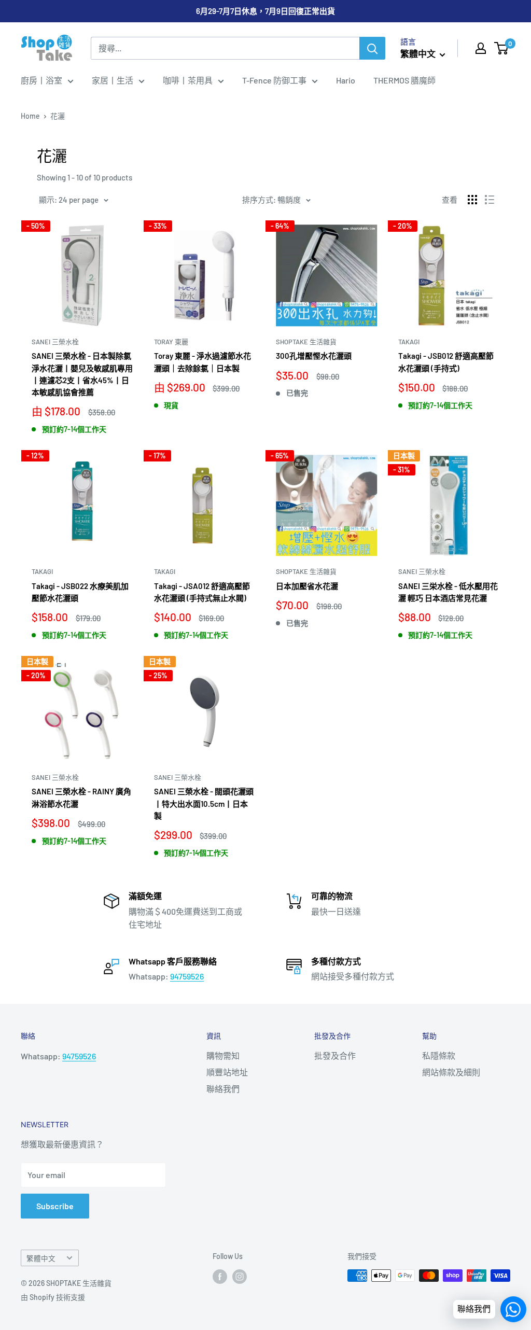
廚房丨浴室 (41, 80)
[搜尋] (372, 48)
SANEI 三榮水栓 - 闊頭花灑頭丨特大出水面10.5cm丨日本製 (204, 803)
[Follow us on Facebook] (220, 1276)
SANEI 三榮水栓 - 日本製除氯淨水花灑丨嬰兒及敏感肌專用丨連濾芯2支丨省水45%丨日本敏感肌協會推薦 (82, 374)
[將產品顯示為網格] (472, 199)
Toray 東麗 (171, 342)
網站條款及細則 (451, 1072)
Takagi (409, 342)
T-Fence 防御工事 (274, 80)
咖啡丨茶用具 (188, 80)
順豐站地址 (227, 1072)
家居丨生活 (112, 80)
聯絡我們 (223, 1089)
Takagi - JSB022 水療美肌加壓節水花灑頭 (80, 592)
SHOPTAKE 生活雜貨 (306, 342)
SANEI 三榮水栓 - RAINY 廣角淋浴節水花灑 (81, 797)
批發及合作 (335, 1055)
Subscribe (55, 1206)
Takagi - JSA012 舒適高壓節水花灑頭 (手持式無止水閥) (202, 592)
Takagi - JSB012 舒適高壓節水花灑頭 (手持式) (446, 361)
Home (30, 115)
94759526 (187, 976)
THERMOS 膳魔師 (404, 80)
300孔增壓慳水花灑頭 (314, 355)
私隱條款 (438, 1055)
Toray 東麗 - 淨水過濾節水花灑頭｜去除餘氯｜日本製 (202, 361)
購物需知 (223, 1055)
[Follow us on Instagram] (239, 1276)
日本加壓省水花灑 (307, 586)
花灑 (57, 115)
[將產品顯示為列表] (489, 199)
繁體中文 (40, 1258)
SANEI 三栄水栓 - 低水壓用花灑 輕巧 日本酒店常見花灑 (448, 592)
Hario (345, 80)
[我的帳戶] (481, 48)
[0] (501, 48)
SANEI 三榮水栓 (55, 342)
